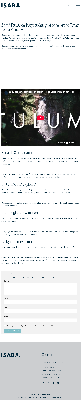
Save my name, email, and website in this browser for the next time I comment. (35, 326)
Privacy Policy (44, 397)
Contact (47, 355)
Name (6, 298)
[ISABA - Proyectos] (11, 5)
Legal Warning (32, 397)
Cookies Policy (57, 397)
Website (7, 316)
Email (6, 307)
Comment (8, 281)
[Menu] (78, 5)
